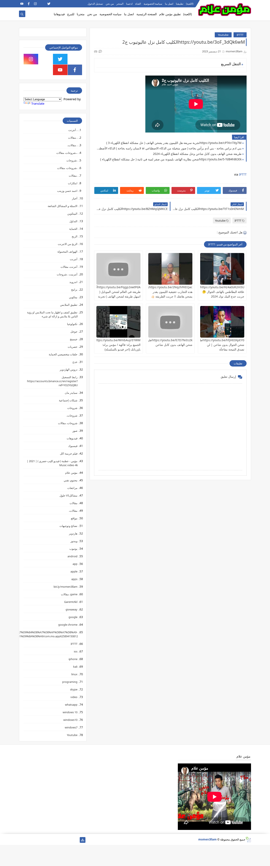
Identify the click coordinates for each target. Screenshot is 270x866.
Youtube (223, 35)
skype (73, 689)
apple (73, 571)
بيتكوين (73, 297)
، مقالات (72, 137)
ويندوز (73, 541)
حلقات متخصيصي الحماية (63, 354)
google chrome (67, 624)
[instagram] (35, 4)
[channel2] (55, 4)
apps (74, 579)
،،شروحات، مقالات (66, 153)
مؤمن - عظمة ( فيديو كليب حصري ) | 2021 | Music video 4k (52, 463)
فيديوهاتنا (59, 14)
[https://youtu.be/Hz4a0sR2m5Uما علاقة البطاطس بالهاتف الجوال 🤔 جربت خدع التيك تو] (222, 269)
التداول (73, 221)
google (73, 617)
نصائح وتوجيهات (68, 526)
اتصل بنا (169, 3)
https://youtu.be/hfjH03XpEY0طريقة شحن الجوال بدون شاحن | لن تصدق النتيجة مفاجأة (219, 344)
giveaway (71, 609)
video (73, 697)
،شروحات (71, 160)
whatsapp (71, 704)
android (72, 556)
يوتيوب (73, 549)
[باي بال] (42, 840)
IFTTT (240, 35)
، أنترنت (72, 130)
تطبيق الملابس (68, 305)
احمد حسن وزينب (67, 191)
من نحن (110, 3)
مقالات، (73, 511)
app (75, 564)
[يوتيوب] (22, 840)
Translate (37, 103)
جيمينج (73, 339)
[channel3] (62, 4)
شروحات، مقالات (67, 423)
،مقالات (73, 175)
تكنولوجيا (72, 324)
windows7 (71, 727)
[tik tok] (45, 59)
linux (74, 674)
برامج (74, 289)
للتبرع (70, 14)
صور (74, 431)
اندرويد (73, 282)
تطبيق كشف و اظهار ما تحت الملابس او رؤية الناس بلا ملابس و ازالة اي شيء (52, 314)
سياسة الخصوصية (153, 3)
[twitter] (49, 4)
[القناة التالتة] (69, 840)
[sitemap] (82, 840)
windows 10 (70, 712)
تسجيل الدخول (95, 3)
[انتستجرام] (49, 840)
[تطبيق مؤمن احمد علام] (76, 840)
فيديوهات (72, 438)
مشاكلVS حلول (68, 495)
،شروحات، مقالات (67, 168)
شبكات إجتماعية (68, 400)
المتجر (119, 3)
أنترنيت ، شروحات (67, 274)
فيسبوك (72, 446)
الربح (74, 236)
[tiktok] (42, 4)
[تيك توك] (28, 840)
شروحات (72, 408)
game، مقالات (69, 594)
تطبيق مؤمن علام (170, 14)
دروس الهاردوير (68, 369)
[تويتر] (62, 840)
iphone (73, 659)
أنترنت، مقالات (69, 267)
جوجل (73, 331)
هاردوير (73, 533)
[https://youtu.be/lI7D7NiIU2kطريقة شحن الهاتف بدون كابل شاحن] (170, 322)
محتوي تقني (70, 480)
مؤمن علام (71, 473)
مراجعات (72, 488)
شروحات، (71, 415)
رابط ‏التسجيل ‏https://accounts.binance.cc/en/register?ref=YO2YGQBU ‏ (52, 381)
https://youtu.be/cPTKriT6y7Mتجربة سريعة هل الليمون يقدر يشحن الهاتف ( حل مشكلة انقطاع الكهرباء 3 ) (174, 143)
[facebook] (28, 4)
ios (75, 651)
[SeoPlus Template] (248, 839)
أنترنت (73, 259)
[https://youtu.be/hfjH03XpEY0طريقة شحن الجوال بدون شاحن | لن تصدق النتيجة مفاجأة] (222, 322)
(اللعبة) (189, 3)
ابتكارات (72, 183)
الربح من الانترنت (67, 244)
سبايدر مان (71, 393)
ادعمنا (129, 3)
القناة (138, 3)
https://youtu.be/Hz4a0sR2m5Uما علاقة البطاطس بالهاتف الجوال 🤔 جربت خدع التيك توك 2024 (221, 291)
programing (69, 682)
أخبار (74, 198)
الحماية (73, 229)
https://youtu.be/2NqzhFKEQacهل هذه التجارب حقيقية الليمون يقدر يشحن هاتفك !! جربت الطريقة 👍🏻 (168, 291)
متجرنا (81, 14)
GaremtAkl (70, 602)
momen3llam (207, 839)
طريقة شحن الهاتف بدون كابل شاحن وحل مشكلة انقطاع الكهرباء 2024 (197, 154)
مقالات (73, 503)
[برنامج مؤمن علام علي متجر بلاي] (69, 4)
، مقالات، (72, 145)
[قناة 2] (55, 840)
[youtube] (22, 4)
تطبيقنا (179, 3)
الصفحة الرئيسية (146, 14)
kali (75, 666)
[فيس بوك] (35, 840)
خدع (75, 362)
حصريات (72, 347)
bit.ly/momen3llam (65, 587)
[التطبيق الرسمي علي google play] (75, 59)
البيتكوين (72, 213)
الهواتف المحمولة (67, 251)
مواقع (74, 518)
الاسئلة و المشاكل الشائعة (62, 206)
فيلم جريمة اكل (68, 453)
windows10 (70, 720)
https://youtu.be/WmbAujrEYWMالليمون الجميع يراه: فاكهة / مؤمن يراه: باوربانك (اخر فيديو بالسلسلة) (113, 344)
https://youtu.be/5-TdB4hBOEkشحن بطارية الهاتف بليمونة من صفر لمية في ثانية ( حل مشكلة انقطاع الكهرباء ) (171, 159)
